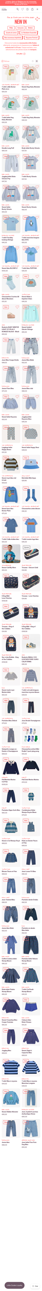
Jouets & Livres (11, 33)
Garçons (20, 28)
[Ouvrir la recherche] (17, 9)
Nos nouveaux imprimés (12, 38)
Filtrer (7, 61)
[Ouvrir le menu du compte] (27, 9)
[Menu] (37, 9)
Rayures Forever (32, 38)
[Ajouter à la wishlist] (17, 66)
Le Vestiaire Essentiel (28, 33)
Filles (11, 28)
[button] (21, 54)
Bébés (30, 28)
